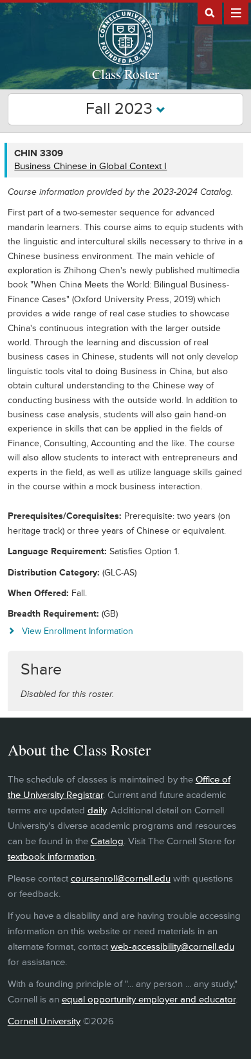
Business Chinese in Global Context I (90, 166)
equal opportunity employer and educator (149, 999)
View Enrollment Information (77, 631)
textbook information (51, 857)
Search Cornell (210, 12)
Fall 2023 (121, 109)
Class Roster (125, 74)
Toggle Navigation (236, 12)
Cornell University (44, 1021)
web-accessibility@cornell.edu (172, 947)
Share (41, 669)
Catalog (107, 841)
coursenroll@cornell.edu (121, 879)
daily (97, 810)
